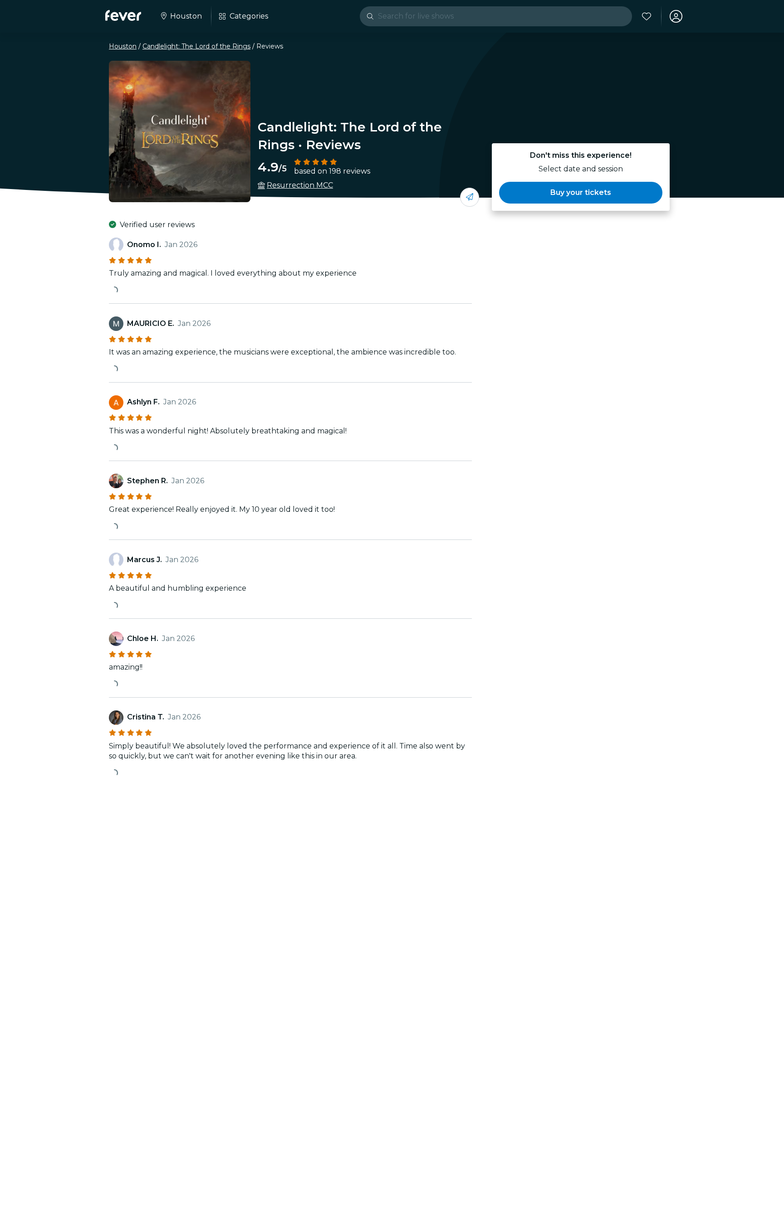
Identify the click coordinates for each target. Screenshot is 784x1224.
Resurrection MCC (300, 185)
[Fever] (123, 15)
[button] (580, 193)
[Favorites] (646, 16)
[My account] (676, 16)
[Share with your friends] (469, 197)
